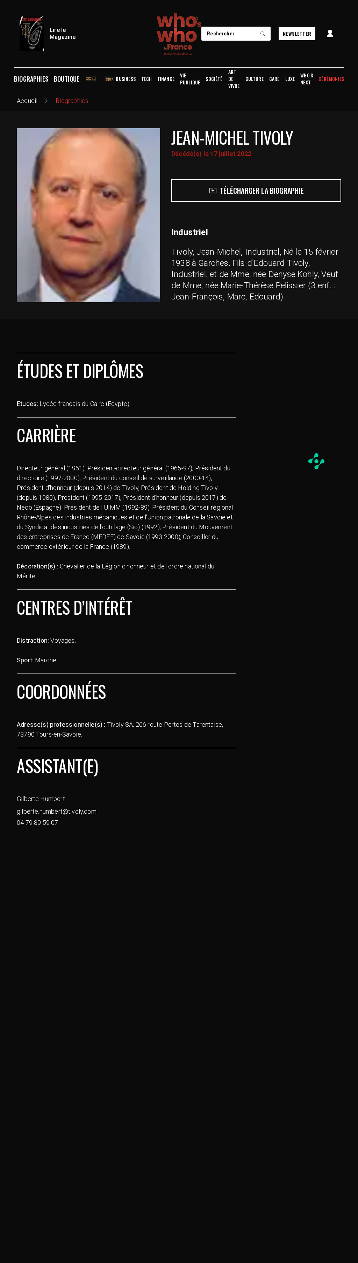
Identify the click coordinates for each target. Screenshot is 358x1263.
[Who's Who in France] (179, 33)
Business (125, 78)
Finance (166, 78)
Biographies (31, 78)
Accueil (27, 100)
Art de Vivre (234, 78)
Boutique (66, 78)
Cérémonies (331, 78)
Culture (254, 78)
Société (214, 78)
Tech (146, 78)
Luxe (290, 78)
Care (274, 78)
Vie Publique (190, 79)
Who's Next (306, 79)
